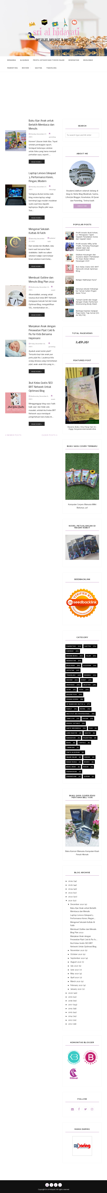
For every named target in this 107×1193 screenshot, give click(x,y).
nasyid (88, 733)
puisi (81, 690)
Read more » (36, 162)
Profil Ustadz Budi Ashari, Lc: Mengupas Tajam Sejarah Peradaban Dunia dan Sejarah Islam (87, 236)
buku (68, 743)
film (91, 728)
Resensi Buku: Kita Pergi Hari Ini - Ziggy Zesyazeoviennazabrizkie (82, 428)
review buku (72, 656)
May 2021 (74, 974)
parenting (52, 137)
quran (87, 776)
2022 (70, 897)
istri (68, 690)
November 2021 (77, 950)
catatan (70, 670)
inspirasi (70, 685)
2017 (70, 1005)
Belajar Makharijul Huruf (86, 280)
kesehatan (71, 661)
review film (71, 694)
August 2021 (75, 962)
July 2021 (74, 966)
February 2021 (76, 985)
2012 (70, 1024)
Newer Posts (14, 435)
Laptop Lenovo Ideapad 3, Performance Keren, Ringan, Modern (42, 177)
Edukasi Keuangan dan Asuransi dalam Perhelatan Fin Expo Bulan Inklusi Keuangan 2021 (87, 258)
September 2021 (77, 958)
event (53, 290)
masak (86, 767)
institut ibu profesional (78, 714)
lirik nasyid (71, 733)
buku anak (71, 767)
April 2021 (74, 978)
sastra (87, 646)
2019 (70, 997)
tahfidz (82, 743)
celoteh (87, 685)
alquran (87, 665)
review (69, 680)
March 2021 (75, 981)
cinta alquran (73, 752)
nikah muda (71, 762)
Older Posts (49, 435)
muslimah (70, 665)
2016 (70, 1009)
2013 (70, 1020)
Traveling (71, 675)
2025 (70, 885)
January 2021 (76, 989)
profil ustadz (73, 723)
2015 (70, 1012)
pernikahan (71, 772)
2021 (70, 901)
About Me (82, 206)
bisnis (87, 762)
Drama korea (72, 699)
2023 (70, 893)
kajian (85, 718)
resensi (87, 675)
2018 (70, 1001)
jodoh (87, 757)
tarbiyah (70, 747)
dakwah (70, 651)
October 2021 (76, 954)
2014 (70, 1016)
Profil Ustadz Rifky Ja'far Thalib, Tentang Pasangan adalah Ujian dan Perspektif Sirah (87, 247)
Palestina (87, 738)
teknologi (52, 189)
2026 (70, 881)
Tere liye (70, 718)
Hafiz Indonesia (73, 728)
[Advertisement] (53, 99)
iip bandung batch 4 (75, 704)
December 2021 (77, 904)
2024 (70, 889)
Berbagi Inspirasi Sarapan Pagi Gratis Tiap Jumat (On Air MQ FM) (87, 313)
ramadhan (71, 738)
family (69, 709)
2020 (70, 993)
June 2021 (74, 970)
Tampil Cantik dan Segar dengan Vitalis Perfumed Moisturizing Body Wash (86, 302)
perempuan (71, 776)
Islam (88, 656)
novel (82, 709)
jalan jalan (71, 757)
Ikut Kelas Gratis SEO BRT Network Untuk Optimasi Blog (41, 387)
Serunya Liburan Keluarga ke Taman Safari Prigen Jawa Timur (87, 291)
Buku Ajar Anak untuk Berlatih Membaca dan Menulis (41, 125)
